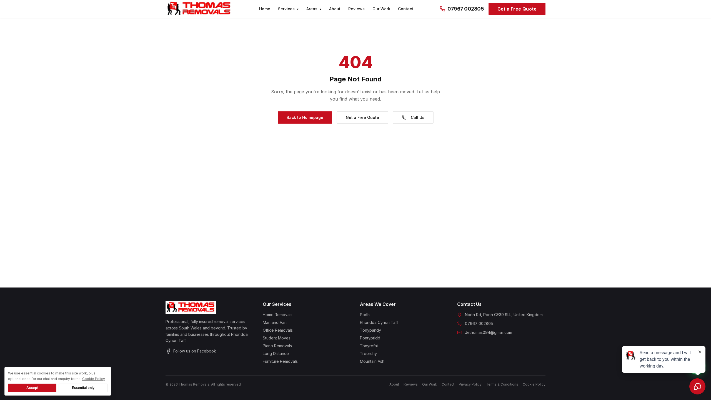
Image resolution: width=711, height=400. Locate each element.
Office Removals (278, 330)
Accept (32, 388)
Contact (405, 8)
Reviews (356, 8)
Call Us (417, 117)
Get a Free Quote (517, 9)
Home (264, 8)
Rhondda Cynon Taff (379, 322)
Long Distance (276, 353)
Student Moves (277, 338)
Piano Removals (277, 345)
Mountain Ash (372, 361)
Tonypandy (370, 330)
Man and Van (275, 322)
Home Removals (277, 314)
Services (288, 8)
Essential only (83, 388)
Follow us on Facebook (194, 351)
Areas (313, 8)
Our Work (381, 8)
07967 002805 (465, 9)
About (335, 8)
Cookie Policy (534, 384)
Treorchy (368, 353)
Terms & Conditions (502, 384)
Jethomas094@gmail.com (488, 332)
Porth (365, 314)
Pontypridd (370, 338)
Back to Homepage (305, 117)
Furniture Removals (280, 361)
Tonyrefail (369, 345)
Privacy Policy (470, 384)
